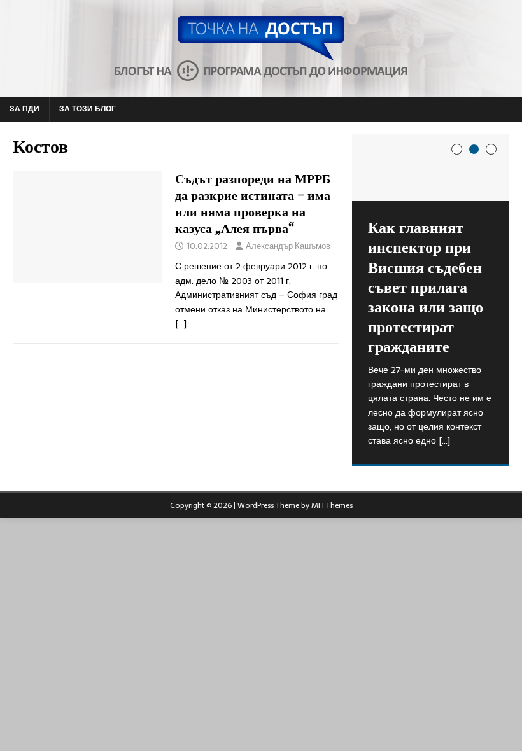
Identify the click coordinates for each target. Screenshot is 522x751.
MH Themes (332, 505)
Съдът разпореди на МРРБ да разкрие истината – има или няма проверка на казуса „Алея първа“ (252, 203)
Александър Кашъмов (288, 246)
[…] (181, 323)
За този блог (87, 108)
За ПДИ (24, 108)
